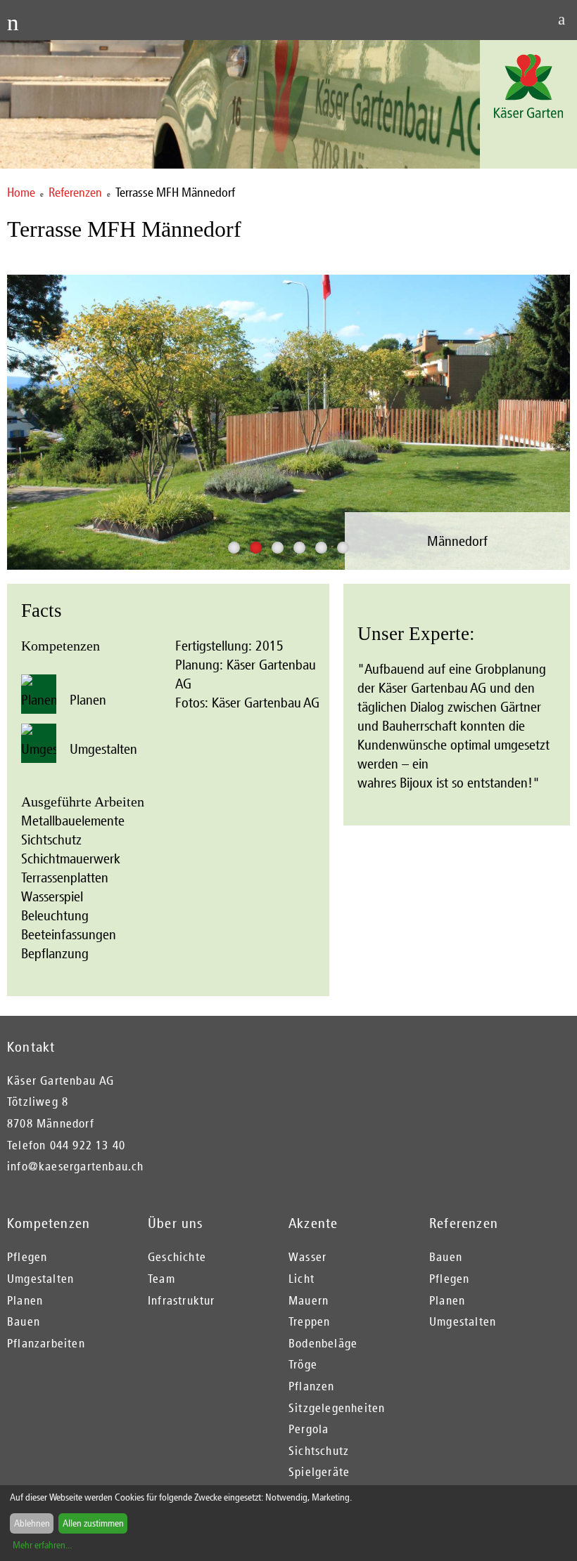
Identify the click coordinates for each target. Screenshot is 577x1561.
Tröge (302, 1364)
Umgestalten (101, 748)
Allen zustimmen (93, 1523)
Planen (86, 699)
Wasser (307, 1257)
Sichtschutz (318, 1451)
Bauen (23, 1321)
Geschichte (177, 1257)
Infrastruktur (181, 1300)
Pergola (308, 1429)
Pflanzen (311, 1386)
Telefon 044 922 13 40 (66, 1145)
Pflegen (27, 1257)
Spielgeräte (319, 1472)
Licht (301, 1279)
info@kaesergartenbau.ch (75, 1166)
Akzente (313, 1223)
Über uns (175, 1223)
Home (21, 192)
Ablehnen (32, 1523)
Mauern (308, 1300)
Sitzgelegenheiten (336, 1408)
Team (161, 1279)
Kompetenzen (48, 1223)
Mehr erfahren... (42, 1545)
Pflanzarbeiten (46, 1343)
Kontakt (31, 1046)
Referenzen (75, 192)
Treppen (309, 1321)
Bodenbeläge (322, 1343)
